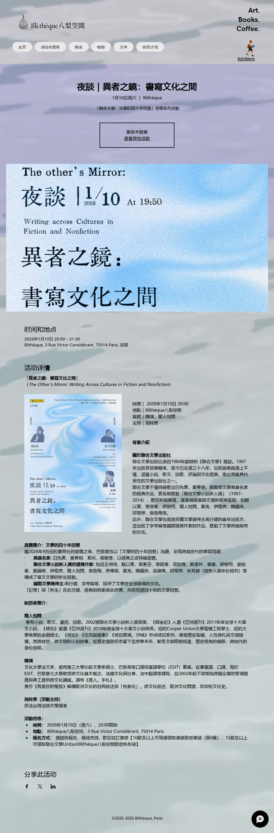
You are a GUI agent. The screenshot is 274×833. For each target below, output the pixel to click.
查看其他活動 (137, 138)
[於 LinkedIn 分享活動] (53, 754)
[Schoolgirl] (251, 48)
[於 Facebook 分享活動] (26, 754)
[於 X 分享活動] (40, 754)
